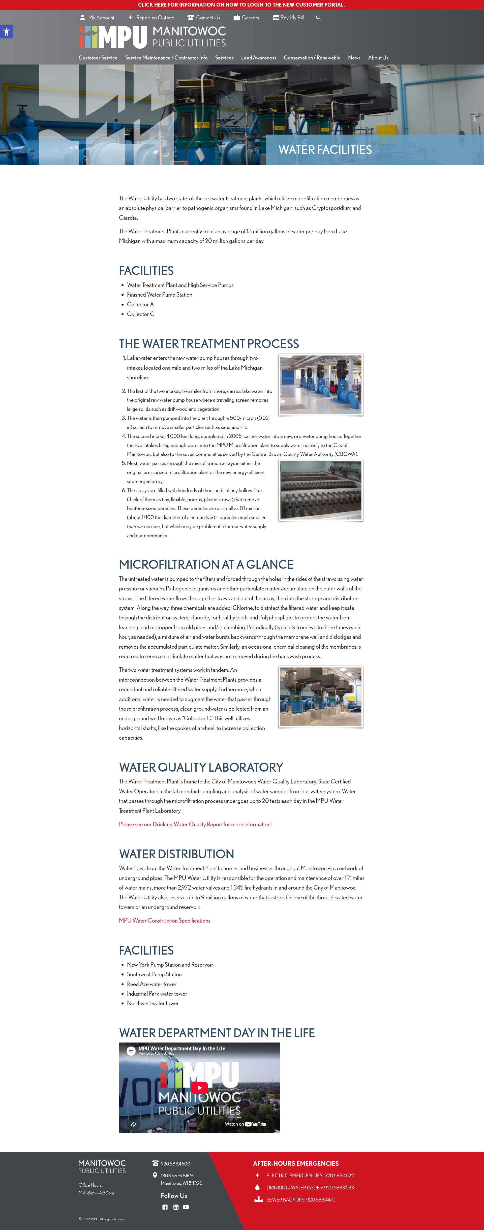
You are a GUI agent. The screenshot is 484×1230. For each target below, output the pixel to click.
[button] (6, 31)
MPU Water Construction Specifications (164, 920)
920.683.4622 (339, 1176)
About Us (378, 57)
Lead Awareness (258, 57)
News (354, 57)
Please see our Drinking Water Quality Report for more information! (195, 824)
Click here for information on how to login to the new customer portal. (242, 5)
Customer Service (98, 57)
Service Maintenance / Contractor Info (166, 57)
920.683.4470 (321, 1200)
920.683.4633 (339, 1188)
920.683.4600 (175, 1164)
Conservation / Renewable (312, 57)
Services (224, 57)
